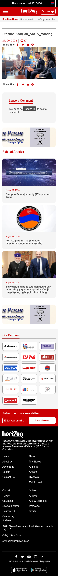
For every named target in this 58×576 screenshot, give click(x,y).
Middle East (35, 482)
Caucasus (8, 500)
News (32, 456)
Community (8, 516)
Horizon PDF (9, 510)
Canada (6, 490)
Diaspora (34, 476)
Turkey (6, 495)
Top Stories (35, 461)
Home (5, 456)
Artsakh (33, 471)
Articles (33, 495)
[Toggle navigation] (5, 11)
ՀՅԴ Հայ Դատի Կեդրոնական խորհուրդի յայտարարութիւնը (24, 242)
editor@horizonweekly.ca (15, 540)
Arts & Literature (38, 500)
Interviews (34, 505)
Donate (46, 11)
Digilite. (47, 561)
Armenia (33, 466)
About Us (7, 461)
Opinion (33, 490)
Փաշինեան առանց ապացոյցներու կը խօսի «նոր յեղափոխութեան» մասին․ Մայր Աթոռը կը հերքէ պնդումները (28, 289)
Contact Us (8, 476)
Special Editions (10, 505)
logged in (30, 108)
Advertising (8, 466)
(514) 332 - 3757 (11, 535)
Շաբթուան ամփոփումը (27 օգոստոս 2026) (28, 195)
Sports (32, 510)
